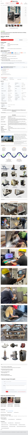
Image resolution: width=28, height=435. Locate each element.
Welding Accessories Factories (4, 424)
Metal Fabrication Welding (12, 426)
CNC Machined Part (16, 412)
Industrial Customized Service (14, 5)
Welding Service (18, 5)
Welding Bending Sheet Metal (4, 426)
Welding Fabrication (9, 412)
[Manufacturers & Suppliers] (14, 1)
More (1, 429)
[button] (24, 79)
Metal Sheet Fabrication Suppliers (13, 424)
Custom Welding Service (4, 419)
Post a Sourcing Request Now (22, 391)
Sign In (2, 74)
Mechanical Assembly (3, 412)
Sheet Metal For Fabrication (22, 424)
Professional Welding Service (11, 419)
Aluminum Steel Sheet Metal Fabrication (21, 426)
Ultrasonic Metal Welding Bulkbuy (5, 428)
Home (1, 5)
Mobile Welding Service (18, 419)
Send (7, 391)
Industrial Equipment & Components (6, 5)
